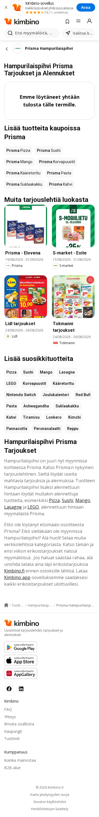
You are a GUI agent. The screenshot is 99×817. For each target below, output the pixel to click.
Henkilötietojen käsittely (49, 809)
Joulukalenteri (56, 395)
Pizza (11, 372)
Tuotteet (12, 738)
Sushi (28, 372)
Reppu (72, 428)
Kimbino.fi (14, 571)
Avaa (85, 7)
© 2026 (50, 787)
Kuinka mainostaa (20, 760)
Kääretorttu (63, 383)
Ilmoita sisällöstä (19, 723)
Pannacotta (16, 428)
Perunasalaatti (47, 428)
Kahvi (11, 417)
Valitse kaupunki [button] (83, 33)
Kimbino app (17, 577)
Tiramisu (31, 417)
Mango (46, 372)
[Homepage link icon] (6, 605)
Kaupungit (13, 731)
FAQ (8, 709)
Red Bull (83, 395)
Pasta (11, 406)
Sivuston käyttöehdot (49, 802)
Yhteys (10, 716)
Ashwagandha (36, 406)
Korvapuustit (34, 383)
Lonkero (54, 417)
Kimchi (74, 417)
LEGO (11, 383)
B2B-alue (12, 767)
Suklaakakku (67, 406)
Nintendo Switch (21, 395)
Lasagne (67, 372)
